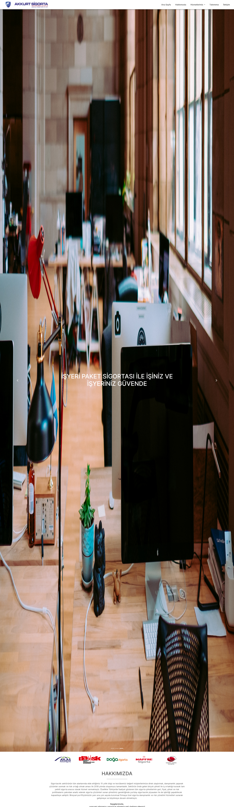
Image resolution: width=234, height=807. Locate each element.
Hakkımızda (180, 4)
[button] (17, 380)
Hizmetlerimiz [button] (197, 4)
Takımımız (214, 4)
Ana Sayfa (166, 4)
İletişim (226, 4)
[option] (63, 760)
